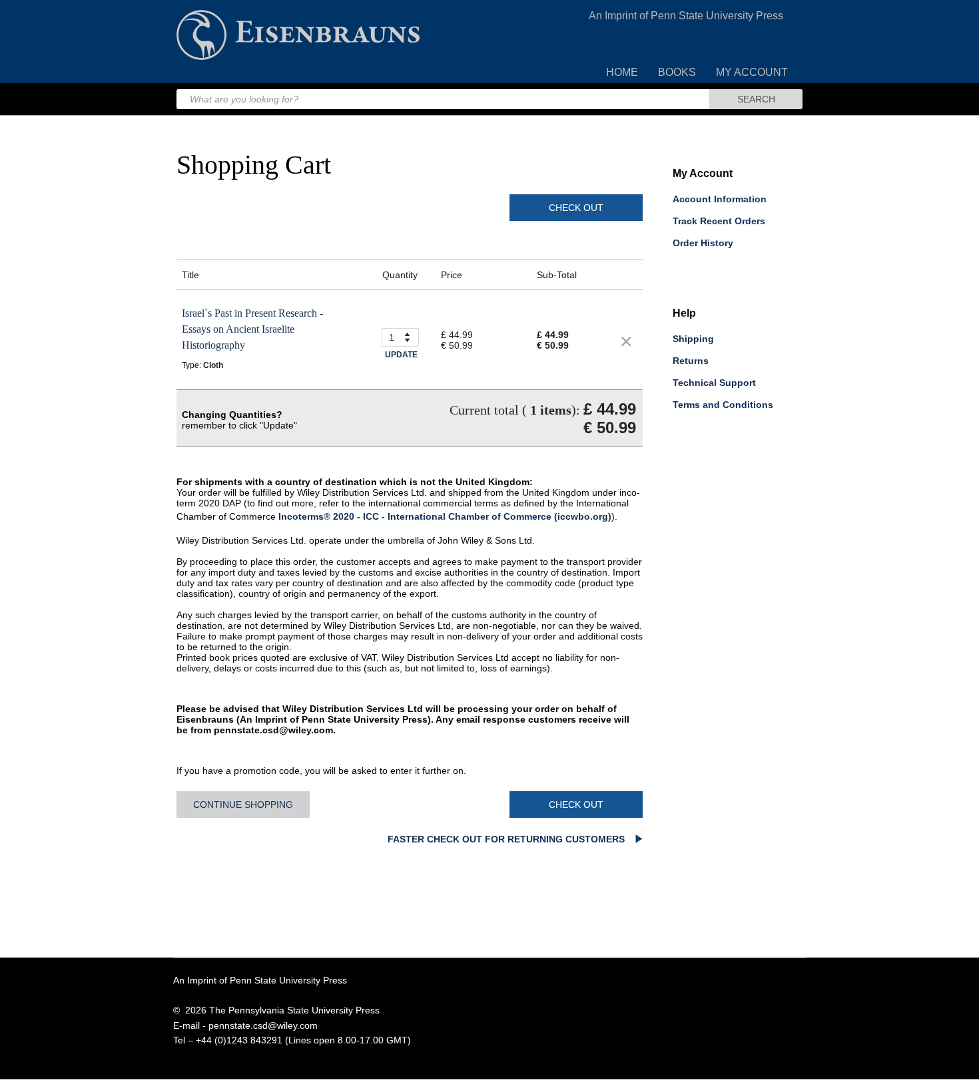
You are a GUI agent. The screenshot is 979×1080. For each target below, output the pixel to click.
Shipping (693, 338)
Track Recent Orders (719, 221)
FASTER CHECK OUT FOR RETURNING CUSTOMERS (507, 839)
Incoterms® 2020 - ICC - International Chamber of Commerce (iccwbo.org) (444, 516)
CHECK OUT (576, 207)
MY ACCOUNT (752, 72)
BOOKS (677, 72)
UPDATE (401, 354)
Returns (691, 360)
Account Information (720, 199)
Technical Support (714, 382)
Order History (703, 243)
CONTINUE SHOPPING (243, 804)
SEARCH (756, 99)
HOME (622, 72)
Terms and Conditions (723, 404)
